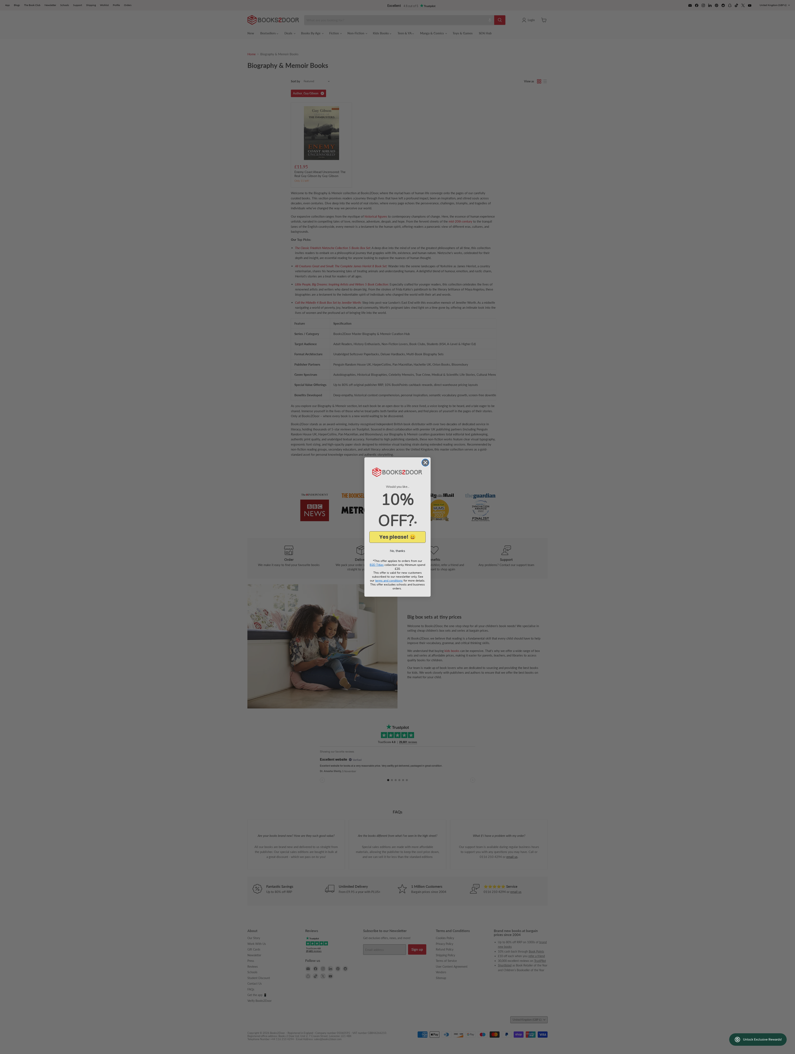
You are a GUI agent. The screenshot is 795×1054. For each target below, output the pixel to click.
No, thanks (397, 551)
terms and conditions (389, 581)
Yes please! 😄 (397, 537)
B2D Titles (377, 565)
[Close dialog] (425, 462)
